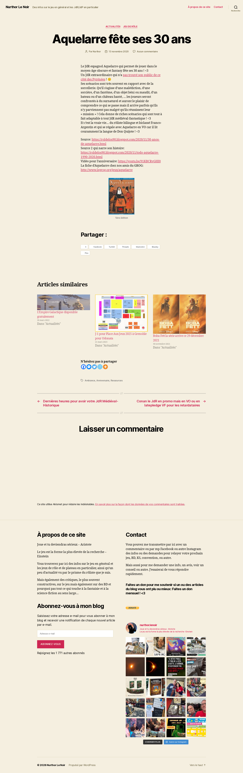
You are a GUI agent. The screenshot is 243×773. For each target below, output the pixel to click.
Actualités (113, 26)
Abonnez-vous (50, 644)
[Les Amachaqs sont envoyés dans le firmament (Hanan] (155, 646)
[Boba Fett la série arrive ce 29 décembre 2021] (179, 314)
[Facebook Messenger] (88, 366)
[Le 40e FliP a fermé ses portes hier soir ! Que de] (175, 687)
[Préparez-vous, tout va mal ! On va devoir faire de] (175, 666)
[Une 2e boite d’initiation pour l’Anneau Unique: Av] (135, 646)
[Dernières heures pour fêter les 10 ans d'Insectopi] (135, 687)
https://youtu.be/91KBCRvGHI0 (139, 161)
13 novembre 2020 (119, 51)
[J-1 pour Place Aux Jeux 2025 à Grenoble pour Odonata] (121, 313)
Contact (218, 6)
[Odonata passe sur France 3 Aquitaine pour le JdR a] (155, 727)
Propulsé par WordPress (82, 765)
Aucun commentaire (147, 51)
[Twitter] (94, 366)
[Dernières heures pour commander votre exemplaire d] (196, 666)
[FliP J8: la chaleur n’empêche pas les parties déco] (196, 707)
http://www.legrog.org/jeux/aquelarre (107, 170)
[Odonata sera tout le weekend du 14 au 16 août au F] (175, 646)
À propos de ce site (199, 6)
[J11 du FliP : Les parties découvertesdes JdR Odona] (135, 707)
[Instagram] (99, 366)
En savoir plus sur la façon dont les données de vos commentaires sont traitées (139, 504)
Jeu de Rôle (130, 26)
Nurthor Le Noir (17, 7)
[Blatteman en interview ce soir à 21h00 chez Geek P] (175, 727)
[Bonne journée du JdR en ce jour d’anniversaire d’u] (155, 687)
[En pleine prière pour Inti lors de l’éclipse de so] (135, 666)
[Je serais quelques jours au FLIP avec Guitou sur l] (196, 727)
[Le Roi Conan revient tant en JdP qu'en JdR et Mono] (196, 646)
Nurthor (97, 51)
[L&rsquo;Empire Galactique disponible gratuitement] (63, 302)
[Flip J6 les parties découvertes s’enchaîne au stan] (135, 727)
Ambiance (90, 380)
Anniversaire (102, 380)
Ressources (117, 380)
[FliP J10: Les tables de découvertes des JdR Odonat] (155, 707)
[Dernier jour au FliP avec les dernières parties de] (196, 687)
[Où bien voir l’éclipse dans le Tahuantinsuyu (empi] (155, 666)
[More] (105, 366)
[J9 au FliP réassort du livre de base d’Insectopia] (175, 707)
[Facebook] (83, 366)
